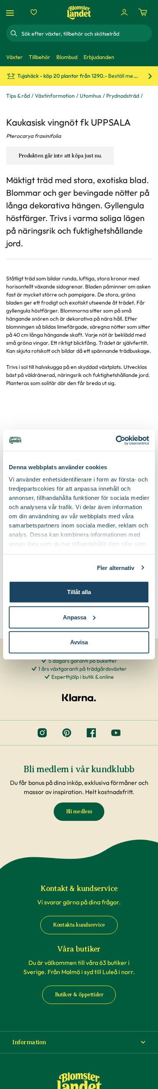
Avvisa (79, 642)
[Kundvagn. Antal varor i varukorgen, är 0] (142, 12)
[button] (79, 1042)
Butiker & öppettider (79, 994)
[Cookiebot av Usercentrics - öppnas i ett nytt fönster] (115, 440)
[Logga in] (124, 12)
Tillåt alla (79, 592)
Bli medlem (79, 811)
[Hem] (79, 12)
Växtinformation (55, 95)
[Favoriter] (34, 12)
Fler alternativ (116, 567)
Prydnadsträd (122, 95)
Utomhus (90, 95)
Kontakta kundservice (79, 925)
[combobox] (86, 33)
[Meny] (11, 12)
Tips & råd (18, 95)
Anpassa (74, 617)
